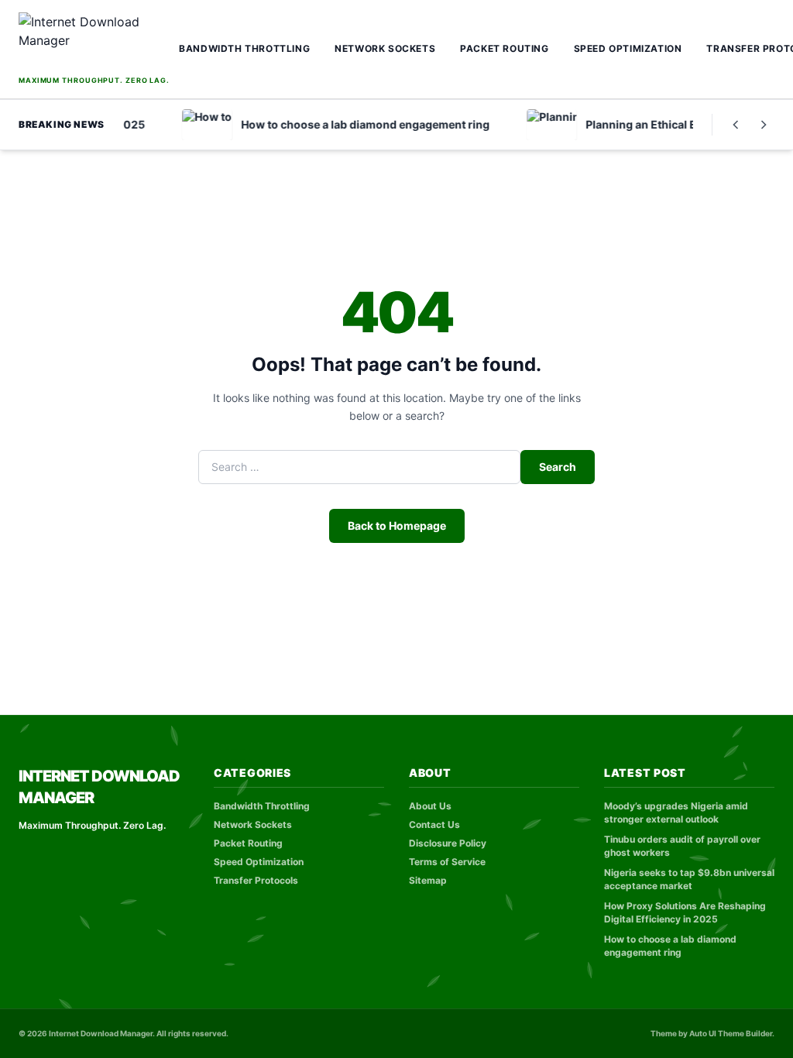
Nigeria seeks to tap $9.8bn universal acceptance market (689, 879)
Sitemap (428, 880)
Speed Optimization (628, 48)
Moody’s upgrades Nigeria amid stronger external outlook (676, 812)
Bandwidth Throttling (244, 48)
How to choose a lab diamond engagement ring (670, 945)
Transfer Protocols (256, 880)
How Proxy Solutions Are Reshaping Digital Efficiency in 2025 (685, 912)
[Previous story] (736, 125)
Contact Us (434, 824)
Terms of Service (447, 861)
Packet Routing (504, 48)
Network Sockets (385, 48)
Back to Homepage (397, 525)
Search (557, 466)
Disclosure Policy (447, 843)
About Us (430, 806)
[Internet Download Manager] (94, 42)
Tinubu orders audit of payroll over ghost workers (682, 845)
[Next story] (763, 125)
